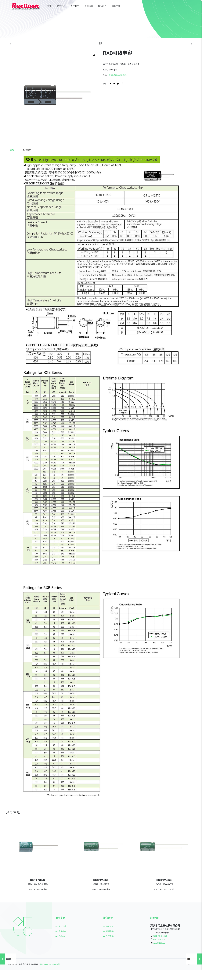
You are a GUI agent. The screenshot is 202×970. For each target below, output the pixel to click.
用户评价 (27, 150)
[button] (94, 55)
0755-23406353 (160, 936)
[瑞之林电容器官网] (26, 6)
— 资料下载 (61, 926)
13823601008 (159, 939)
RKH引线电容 (164, 880)
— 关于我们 (108, 936)
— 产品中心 (61, 936)
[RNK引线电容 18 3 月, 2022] (194, 958)
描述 (12, 150)
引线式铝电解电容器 (118, 75)
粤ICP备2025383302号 (50, 964)
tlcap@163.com (160, 943)
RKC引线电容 (101, 880)
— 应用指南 (61, 931)
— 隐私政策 (108, 926)
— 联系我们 (108, 931)
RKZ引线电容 (37, 880)
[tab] (12, 150)
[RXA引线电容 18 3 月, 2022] (8, 958)
